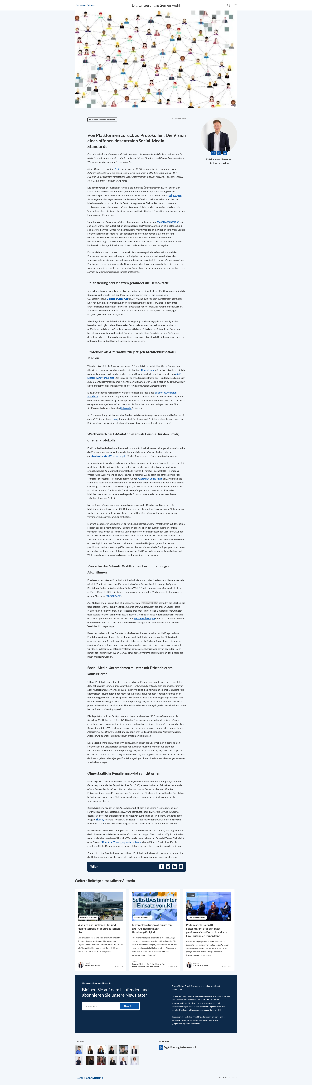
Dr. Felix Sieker (219, 163)
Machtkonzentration (168, 221)
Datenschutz (298, 88)
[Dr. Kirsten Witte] (79, 1049)
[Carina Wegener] (112, 1060)
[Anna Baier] (101, 1060)
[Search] (228, 5)
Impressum (233, 1078)
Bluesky (100, 819)
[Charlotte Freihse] (90, 1049)
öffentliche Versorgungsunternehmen (121, 842)
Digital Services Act (117, 298)
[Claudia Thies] (123, 1060)
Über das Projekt (302, 22)
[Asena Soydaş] (101, 1049)
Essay (115, 419)
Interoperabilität (149, 602)
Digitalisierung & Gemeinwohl (156, 5)
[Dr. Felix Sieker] (134, 1049)
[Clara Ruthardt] (90, 1060)
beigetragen (175, 195)
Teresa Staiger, (139, 964)
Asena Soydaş (152, 966)
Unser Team (79, 1041)
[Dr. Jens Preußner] (123, 1049)
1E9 (117, 168)
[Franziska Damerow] (134, 1060)
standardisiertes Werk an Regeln (108, 456)
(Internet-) (126, 408)
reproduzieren (113, 595)
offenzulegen (147, 369)
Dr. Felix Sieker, (154, 964)
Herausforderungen (144, 618)
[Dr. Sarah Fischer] (112, 1049)
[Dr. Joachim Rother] (79, 1060)
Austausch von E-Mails (150, 478)
